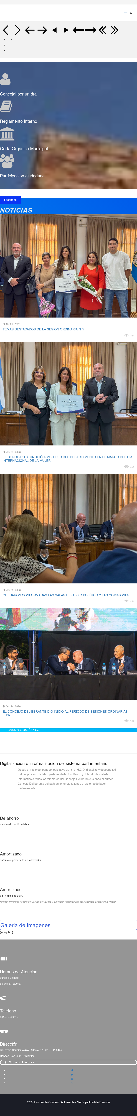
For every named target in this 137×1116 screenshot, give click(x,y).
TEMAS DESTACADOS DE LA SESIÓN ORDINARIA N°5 (43, 329)
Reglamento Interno (18, 121)
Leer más (11, 335)
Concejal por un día (18, 93)
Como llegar (21, 1062)
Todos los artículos (22, 730)
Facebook (10, 200)
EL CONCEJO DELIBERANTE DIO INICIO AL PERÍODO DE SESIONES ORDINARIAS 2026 (65, 713)
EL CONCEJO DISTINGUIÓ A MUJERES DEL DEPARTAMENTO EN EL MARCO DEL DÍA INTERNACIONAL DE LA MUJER (67, 458)
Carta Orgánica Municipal (24, 148)
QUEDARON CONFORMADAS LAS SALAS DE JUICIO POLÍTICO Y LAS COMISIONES (66, 595)
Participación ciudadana (22, 175)
